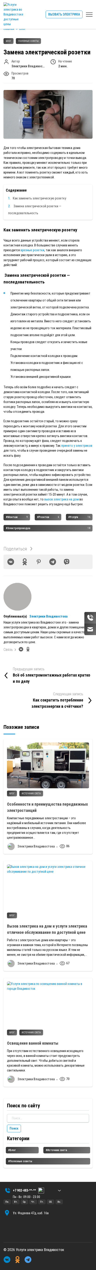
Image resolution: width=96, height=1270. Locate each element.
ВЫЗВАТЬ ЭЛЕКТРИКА (64, 14)
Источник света (31, 793)
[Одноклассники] (24, 561)
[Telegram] (52, 561)
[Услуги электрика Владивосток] (13, 14)
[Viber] (66, 561)
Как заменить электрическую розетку (39, 198)
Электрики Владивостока (48, 616)
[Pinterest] (38, 561)
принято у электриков (76, 445)
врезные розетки (32, 250)
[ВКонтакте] (10, 561)
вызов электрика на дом (61, 499)
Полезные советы (28, 41)
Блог (8, 41)
